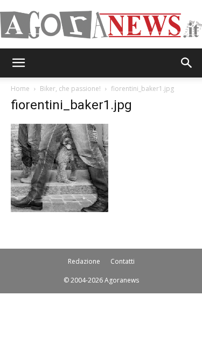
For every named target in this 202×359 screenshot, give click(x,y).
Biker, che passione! (70, 88)
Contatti (122, 261)
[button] (18, 63)
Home (20, 88)
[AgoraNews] (101, 25)
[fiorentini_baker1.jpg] (59, 209)
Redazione (84, 261)
